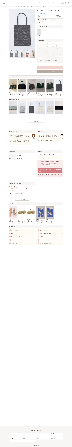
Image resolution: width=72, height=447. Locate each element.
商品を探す (28, 2)
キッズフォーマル (12, 438)
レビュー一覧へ (22, 199)
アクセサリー (53, 438)
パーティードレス (12, 433)
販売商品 (24, 440)
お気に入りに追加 (51, 71)
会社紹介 (52, 2)
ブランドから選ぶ (34, 2)
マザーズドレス (11, 436)
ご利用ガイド (41, 2)
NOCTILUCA (42, 13)
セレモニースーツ (54, 436)
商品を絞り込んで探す (36, 445)
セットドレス (25, 436)
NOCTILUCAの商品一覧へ (36, 121)
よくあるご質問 (47, 2)
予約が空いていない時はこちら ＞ (50, 43)
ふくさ (10, 440)
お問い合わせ (58, 2)
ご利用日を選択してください (50, 67)
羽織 (38, 438)
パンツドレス (25, 433)
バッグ (24, 438)
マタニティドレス (40, 433)
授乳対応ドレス (53, 433)
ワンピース (39, 436)
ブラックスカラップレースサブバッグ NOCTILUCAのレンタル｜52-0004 (6, 2)
